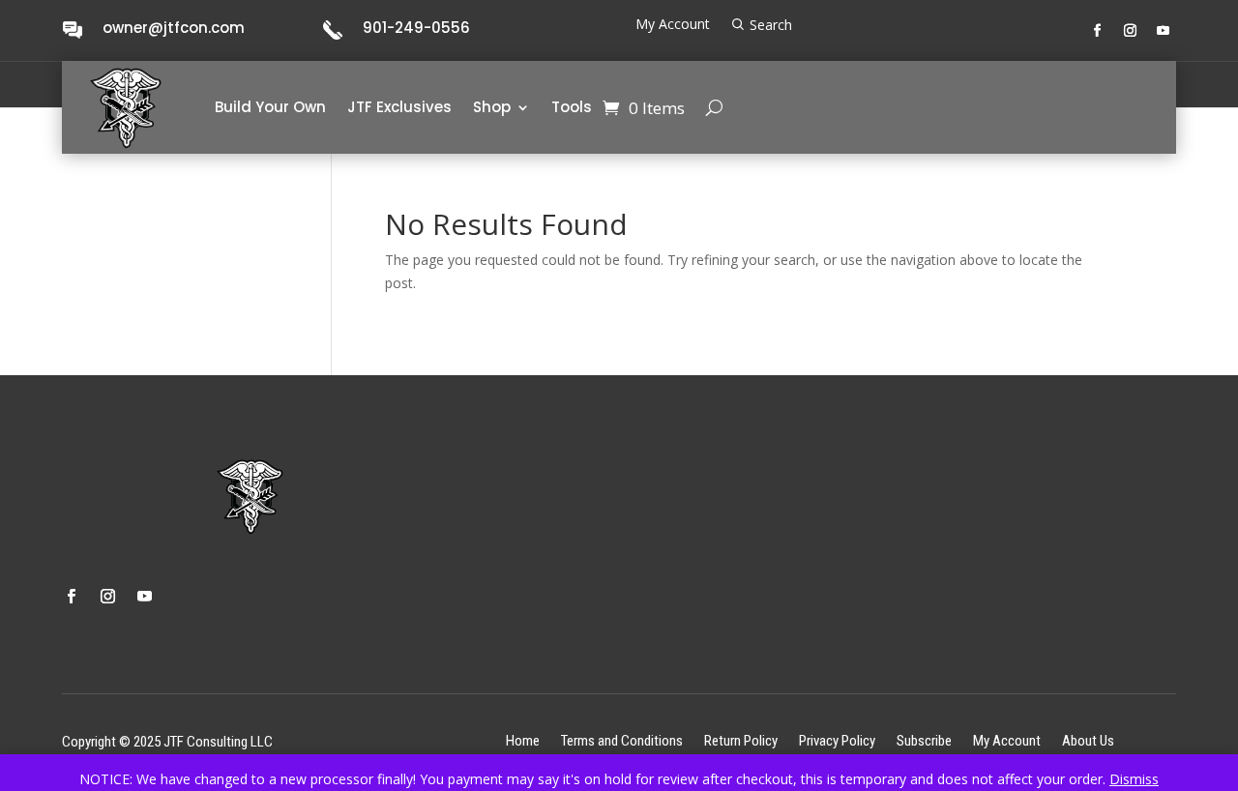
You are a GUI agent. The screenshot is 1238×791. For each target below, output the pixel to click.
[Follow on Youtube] (1163, 31)
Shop (492, 107)
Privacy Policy (837, 740)
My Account (672, 25)
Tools (571, 107)
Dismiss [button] (1134, 779)
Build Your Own (270, 107)
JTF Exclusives (399, 107)
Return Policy (741, 740)
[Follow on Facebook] (1097, 31)
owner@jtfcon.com (174, 27)
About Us (1088, 740)
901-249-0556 (416, 27)
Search (771, 25)
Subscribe (924, 740)
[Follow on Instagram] (1130, 31)
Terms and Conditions (622, 740)
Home (523, 740)
